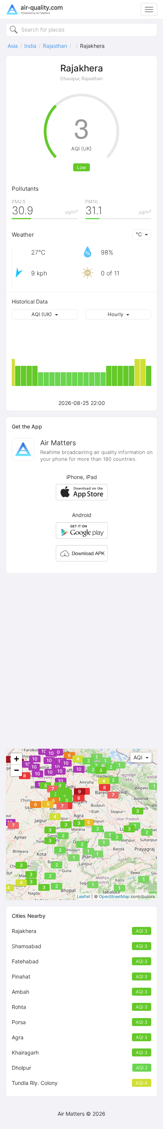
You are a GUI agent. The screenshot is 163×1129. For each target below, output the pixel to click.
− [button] (16, 770)
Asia (13, 46)
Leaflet (83, 896)
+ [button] (16, 759)
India (30, 46)
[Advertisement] (81, 661)
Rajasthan (55, 46)
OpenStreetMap (114, 896)
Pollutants (25, 188)
